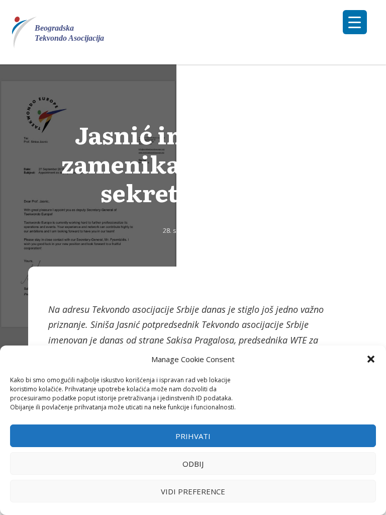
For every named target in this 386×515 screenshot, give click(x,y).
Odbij (193, 464)
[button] (371, 359)
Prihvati (193, 436)
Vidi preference (193, 491)
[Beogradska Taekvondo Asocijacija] (64, 32)
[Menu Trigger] (355, 22)
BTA (193, 215)
